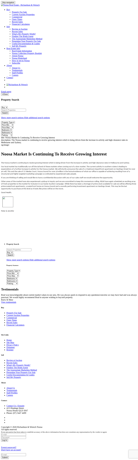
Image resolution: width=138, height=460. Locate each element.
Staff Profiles (17, 73)
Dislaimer (10, 347)
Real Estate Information (22, 51)
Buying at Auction (19, 29)
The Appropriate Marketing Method (27, 39)
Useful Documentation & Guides (26, 43)
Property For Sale (19, 12)
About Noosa (17, 56)
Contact (9, 77)
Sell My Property (19, 46)
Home (9, 340)
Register (9, 350)
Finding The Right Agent (22, 36)
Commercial (17, 17)
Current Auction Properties (23, 14)
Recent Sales (17, 22)
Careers (15, 75)
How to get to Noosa (21, 60)
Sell (8, 26)
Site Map (10, 342)
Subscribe (16, 63)
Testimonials (17, 70)
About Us (16, 68)
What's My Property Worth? (24, 34)
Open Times (17, 19)
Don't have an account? (11, 450)
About (9, 65)
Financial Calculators (21, 24)
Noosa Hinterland (19, 58)
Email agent (6, 91)
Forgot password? (8, 447)
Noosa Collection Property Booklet (27, 53)
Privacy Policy (12, 345)
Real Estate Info (13, 48)
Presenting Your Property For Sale (26, 41)
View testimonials (8, 302)
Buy (8, 9)
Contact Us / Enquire (15, 406)
